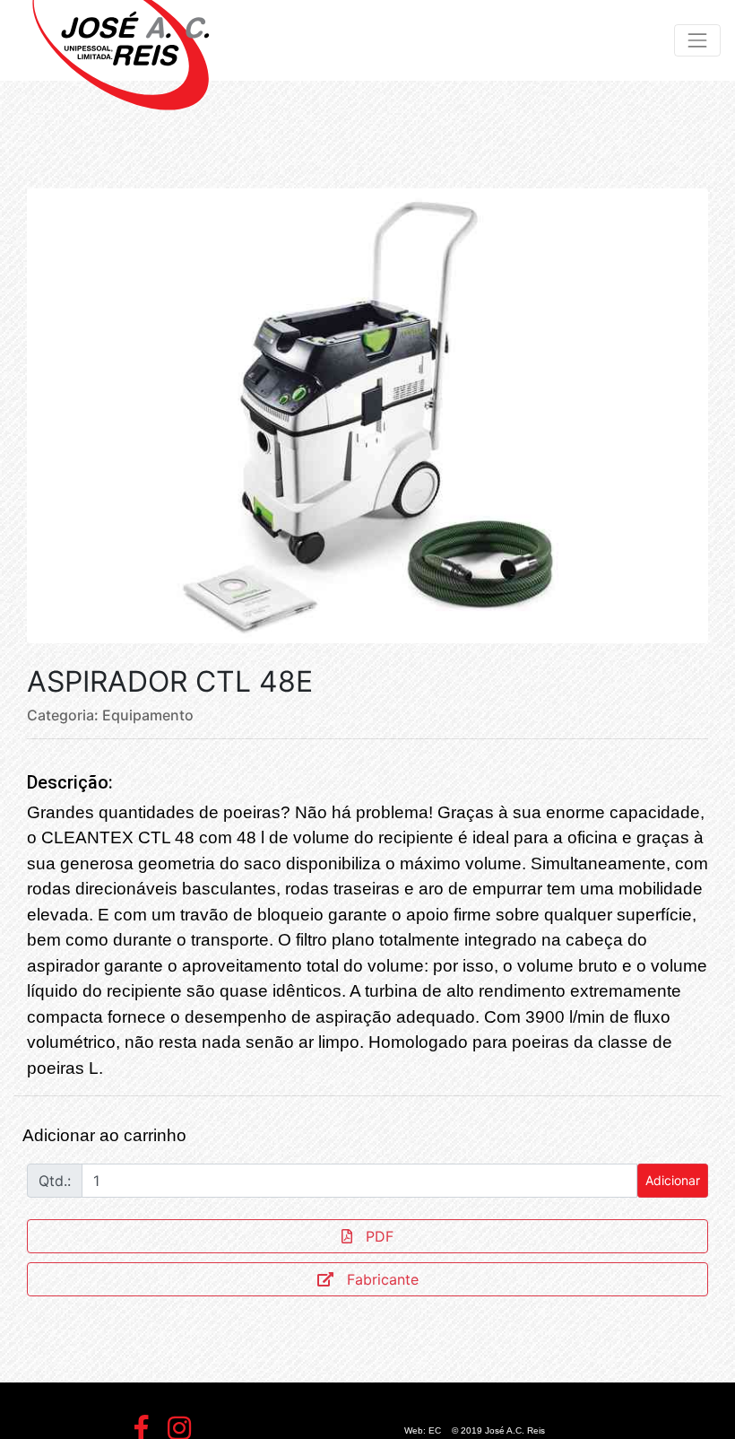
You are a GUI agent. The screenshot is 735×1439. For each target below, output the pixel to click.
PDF (379, 1236)
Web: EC (422, 1430)
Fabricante (383, 1279)
